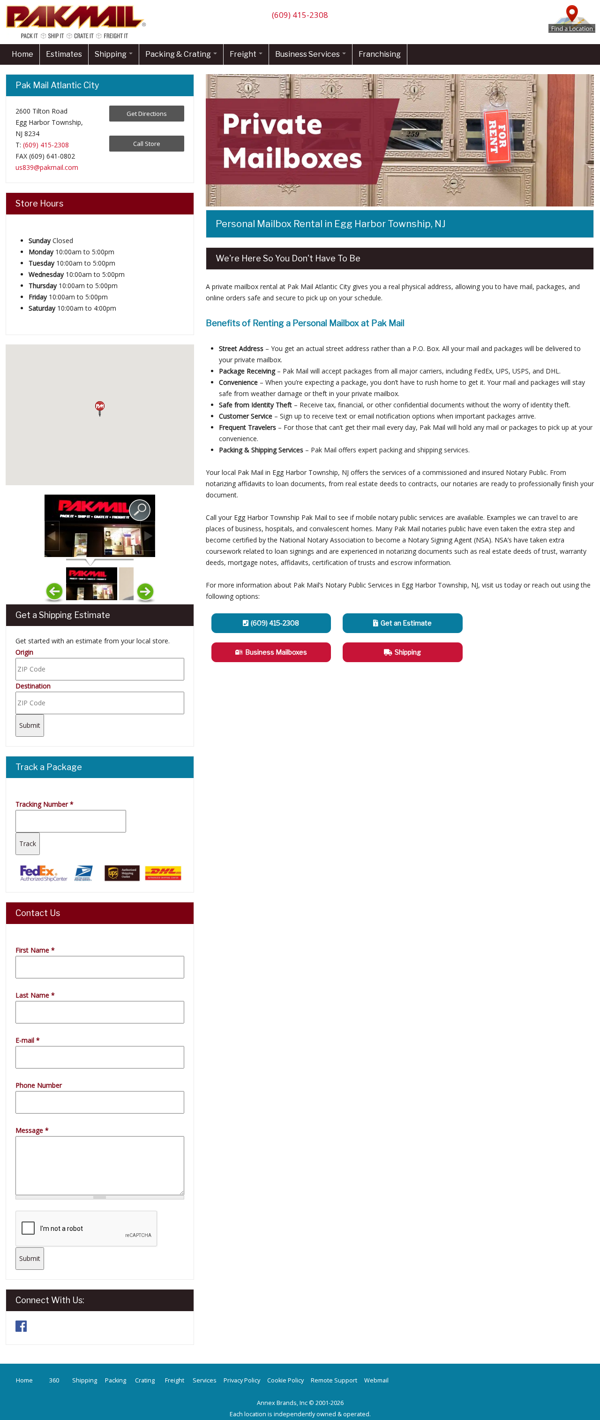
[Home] (78, 38)
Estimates (64, 54)
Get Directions (147, 113)
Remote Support (334, 1380)
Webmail (376, 1380)
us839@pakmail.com (46, 167)
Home (22, 54)
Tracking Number (44, 804)
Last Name (35, 995)
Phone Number (38, 1085)
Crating (145, 1380)
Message (32, 1130)
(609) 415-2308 (300, 14)
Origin (24, 652)
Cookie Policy (285, 1380)
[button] (100, 409)
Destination (33, 685)
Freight (244, 54)
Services (205, 1380)
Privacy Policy (242, 1380)
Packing (115, 1380)
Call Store (146, 143)
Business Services (308, 54)
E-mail (27, 1040)
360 (54, 1380)
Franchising (380, 54)
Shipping (111, 54)
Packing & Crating (178, 54)
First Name (35, 950)
